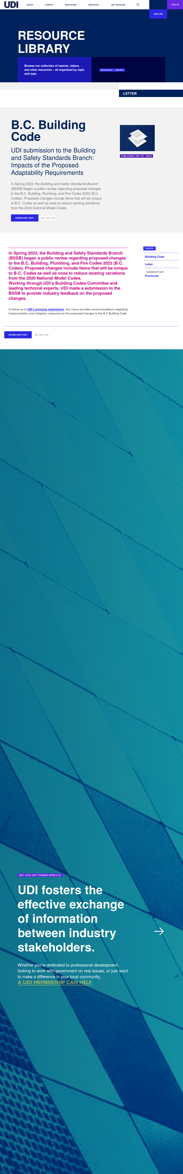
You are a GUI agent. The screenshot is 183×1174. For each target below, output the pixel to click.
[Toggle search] (138, 4)
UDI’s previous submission (45, 309)
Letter (149, 264)
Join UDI (158, 14)
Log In (175, 4)
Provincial (151, 276)
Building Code (154, 257)
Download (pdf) (24, 218)
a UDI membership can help (55, 982)
